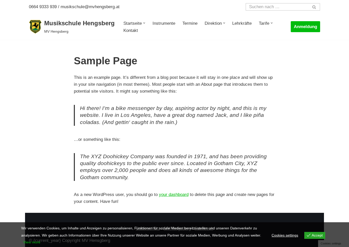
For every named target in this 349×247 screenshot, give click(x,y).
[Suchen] (314, 7)
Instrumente (164, 23)
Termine (189, 23)
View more (31, 242)
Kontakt (130, 30)
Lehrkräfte (242, 23)
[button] (144, 23)
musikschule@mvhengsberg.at (90, 6)
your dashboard (174, 194)
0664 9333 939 (43, 6)
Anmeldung (305, 26)
